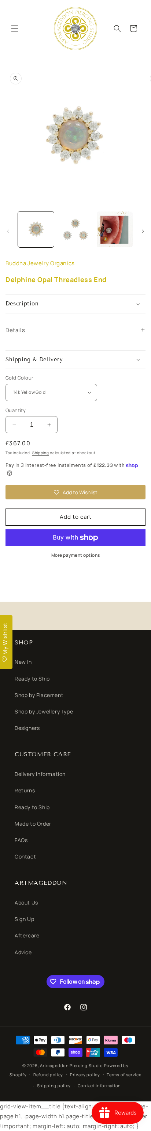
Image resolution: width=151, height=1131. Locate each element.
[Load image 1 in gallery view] (36, 229)
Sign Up (24, 918)
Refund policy (48, 1074)
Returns (25, 790)
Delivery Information (40, 773)
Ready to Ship (32, 678)
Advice (23, 952)
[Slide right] (143, 231)
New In (23, 661)
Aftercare (27, 935)
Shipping (40, 452)
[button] (15, 28)
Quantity (15, 410)
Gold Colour (19, 377)
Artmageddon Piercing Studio (71, 1065)
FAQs (21, 840)
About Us (26, 902)
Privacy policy (85, 1074)
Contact (25, 856)
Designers (27, 727)
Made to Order (33, 823)
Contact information (99, 1085)
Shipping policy (54, 1085)
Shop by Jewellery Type (44, 711)
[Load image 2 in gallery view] (75, 229)
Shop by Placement (39, 695)
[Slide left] (8, 231)
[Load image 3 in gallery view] (115, 229)
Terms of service (124, 1074)
